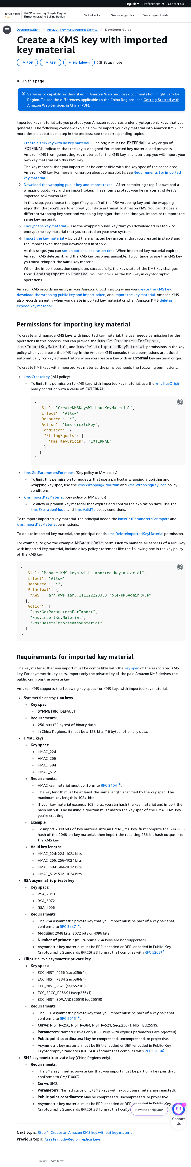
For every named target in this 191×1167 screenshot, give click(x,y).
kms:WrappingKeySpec (147, 484)
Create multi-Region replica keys (73, 1139)
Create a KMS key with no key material (56, 142)
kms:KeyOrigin (167, 383)
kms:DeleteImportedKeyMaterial (135, 533)
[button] (30, 81)
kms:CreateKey (37, 376)
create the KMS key (154, 289)
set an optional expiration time (88, 250)
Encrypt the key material (45, 226)
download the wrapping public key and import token (61, 294)
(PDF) (84, 105)
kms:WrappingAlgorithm (98, 484)
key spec (131, 668)
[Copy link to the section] (13, 324)
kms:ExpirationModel (48, 509)
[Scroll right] (172, 15)
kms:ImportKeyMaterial (44, 497)
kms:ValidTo (85, 509)
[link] (118, 29)
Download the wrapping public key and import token (68, 184)
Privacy (42, 1161)
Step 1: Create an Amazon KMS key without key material (85, 1132)
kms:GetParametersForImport (49, 472)
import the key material (135, 294)
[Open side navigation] (7, 30)
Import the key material (44, 238)
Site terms (58, 1161)
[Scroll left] (80, 15)
